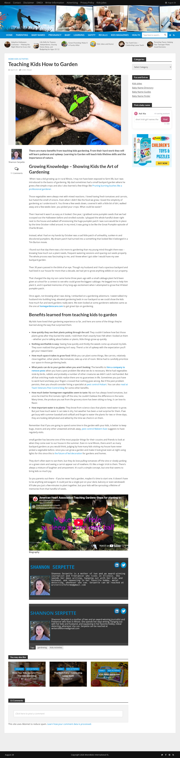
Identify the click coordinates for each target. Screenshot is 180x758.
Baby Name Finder (141, 96)
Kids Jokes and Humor (105, 44)
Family (60, 669)
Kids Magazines (120, 35)
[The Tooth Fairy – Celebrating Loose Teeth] (121, 44)
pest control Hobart (97, 384)
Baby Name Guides (141, 91)
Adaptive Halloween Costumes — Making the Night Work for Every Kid (20, 44)
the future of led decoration (68, 453)
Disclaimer (28, 2)
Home (9, 35)
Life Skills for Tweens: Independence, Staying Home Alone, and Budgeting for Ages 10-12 (49, 45)
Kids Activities (21, 59)
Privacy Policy (87, 2)
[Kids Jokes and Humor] (93, 44)
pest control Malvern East (94, 428)
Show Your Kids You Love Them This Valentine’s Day (27, 674)
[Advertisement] (90, 742)
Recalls (103, 35)
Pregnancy (54, 35)
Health (136, 35)
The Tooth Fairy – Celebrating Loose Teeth (134, 44)
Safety (91, 35)
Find (165, 119)
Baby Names (38, 35)
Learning (79, 35)
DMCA (40, 2)
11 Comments (17, 173)
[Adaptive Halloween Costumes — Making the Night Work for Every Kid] (7, 44)
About (7, 2)
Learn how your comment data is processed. (69, 724)
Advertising (72, 2)
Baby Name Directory (142, 87)
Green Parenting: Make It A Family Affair (78, 44)
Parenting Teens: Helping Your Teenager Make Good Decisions (163, 44)
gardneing (42, 647)
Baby (67, 35)
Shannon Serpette (17, 162)
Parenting (22, 35)
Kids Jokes (101, 2)
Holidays (19, 669)
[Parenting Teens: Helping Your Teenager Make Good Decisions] (150, 44)
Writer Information (54, 2)
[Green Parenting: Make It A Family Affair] (64, 44)
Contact (17, 2)
